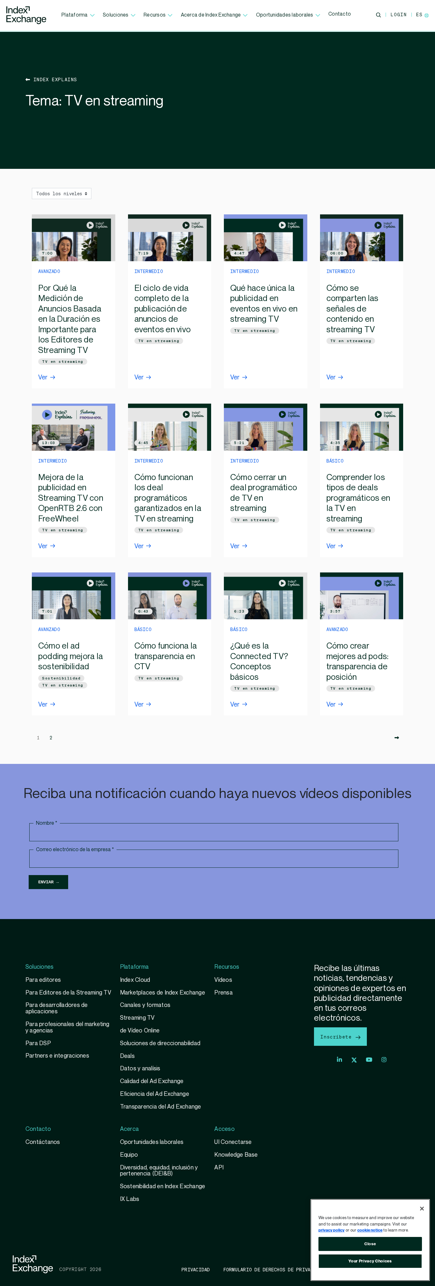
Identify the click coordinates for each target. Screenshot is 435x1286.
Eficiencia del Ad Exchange (154, 1094)
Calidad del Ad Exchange (152, 1081)
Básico (335, 460)
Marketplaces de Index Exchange (162, 993)
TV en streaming (62, 361)
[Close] (422, 1209)
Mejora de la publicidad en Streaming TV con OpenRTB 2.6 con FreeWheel (70, 498)
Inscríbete (337, 1036)
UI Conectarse (233, 1142)
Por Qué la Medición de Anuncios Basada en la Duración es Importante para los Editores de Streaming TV (70, 319)
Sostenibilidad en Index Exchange (163, 1186)
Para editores (43, 980)
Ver (43, 377)
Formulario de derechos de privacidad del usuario (291, 1269)
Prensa (223, 993)
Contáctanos (42, 1142)
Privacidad (196, 1269)
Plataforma (74, 15)
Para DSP (38, 1043)
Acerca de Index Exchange (211, 15)
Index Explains (53, 79)
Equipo (129, 1155)
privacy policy (331, 1230)
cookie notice (369, 1230)
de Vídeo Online (140, 1031)
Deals (127, 1056)
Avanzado (49, 271)
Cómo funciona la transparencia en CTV (165, 656)
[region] (370, 1240)
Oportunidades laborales (284, 15)
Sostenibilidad (61, 678)
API (219, 1168)
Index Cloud (135, 980)
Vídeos (223, 980)
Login (398, 14)
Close (370, 1244)
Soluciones (115, 15)
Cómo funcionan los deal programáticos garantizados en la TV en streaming (167, 498)
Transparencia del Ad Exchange (160, 1107)
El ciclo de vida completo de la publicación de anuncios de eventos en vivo (162, 309)
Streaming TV (137, 1018)
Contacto (339, 14)
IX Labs (129, 1199)
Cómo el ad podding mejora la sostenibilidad (70, 656)
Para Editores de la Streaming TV (68, 993)
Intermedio (148, 271)
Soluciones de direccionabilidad (160, 1043)
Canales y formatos (145, 1005)
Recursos (155, 15)
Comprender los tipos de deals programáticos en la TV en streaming (358, 498)
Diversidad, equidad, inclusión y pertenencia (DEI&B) (159, 1171)
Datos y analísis (140, 1069)
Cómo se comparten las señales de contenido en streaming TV (352, 309)
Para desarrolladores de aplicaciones (56, 1008)
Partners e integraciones (57, 1056)
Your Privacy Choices (370, 1261)
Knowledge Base (236, 1155)
